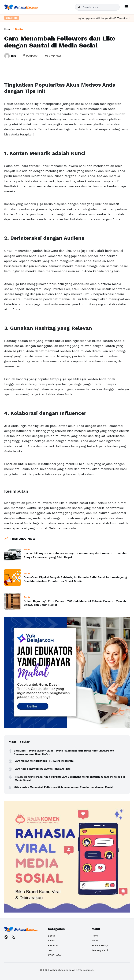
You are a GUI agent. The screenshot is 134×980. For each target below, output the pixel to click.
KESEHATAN (55, 955)
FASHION (53, 945)
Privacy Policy (100, 945)
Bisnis (51, 940)
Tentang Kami (100, 950)
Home (7, 29)
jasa (50, 950)
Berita (19, 29)
